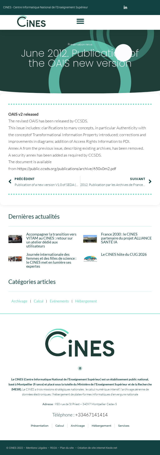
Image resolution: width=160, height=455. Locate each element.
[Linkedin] (80, 368)
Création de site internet (91, 447)
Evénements (59, 301)
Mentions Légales (36, 447)
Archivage (19, 301)
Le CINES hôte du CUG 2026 (124, 254)
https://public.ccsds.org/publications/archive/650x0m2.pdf (66, 168)
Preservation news (80, 44)
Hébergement (86, 301)
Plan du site (67, 447)
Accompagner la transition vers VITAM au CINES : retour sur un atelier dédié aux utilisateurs (51, 240)
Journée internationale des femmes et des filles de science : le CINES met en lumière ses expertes (51, 260)
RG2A (53, 447)
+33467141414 (91, 414)
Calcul (38, 301)
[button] (80, 21)
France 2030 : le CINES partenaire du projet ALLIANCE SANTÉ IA (126, 238)
